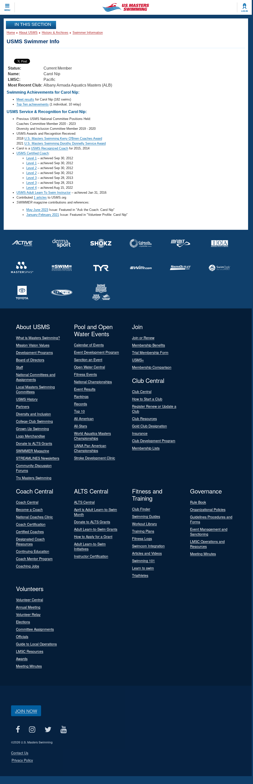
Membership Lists (146, 448)
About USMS (28, 32)
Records (80, 403)
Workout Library (144, 523)
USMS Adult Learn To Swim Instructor (43, 192)
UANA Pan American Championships (90, 448)
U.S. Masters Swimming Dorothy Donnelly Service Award (65, 143)
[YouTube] (63, 729)
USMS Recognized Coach (49, 148)
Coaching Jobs (27, 566)
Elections (23, 621)
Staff (19, 367)
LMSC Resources (29, 651)
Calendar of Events (89, 344)
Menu (7, 10)
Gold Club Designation (149, 425)
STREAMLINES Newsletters (37, 458)
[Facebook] (18, 729)
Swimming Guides (146, 516)
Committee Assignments (35, 629)
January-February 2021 (42, 215)
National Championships (93, 381)
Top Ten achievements (32, 104)
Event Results (84, 389)
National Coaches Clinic (34, 516)
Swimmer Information (88, 32)
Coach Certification (30, 524)
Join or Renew (143, 337)
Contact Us (19, 752)
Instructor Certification (91, 556)
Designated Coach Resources (30, 541)
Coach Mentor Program (34, 558)
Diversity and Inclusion (33, 413)
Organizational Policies (207, 509)
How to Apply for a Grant (93, 536)
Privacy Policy (22, 760)
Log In (244, 11)
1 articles (40, 197)
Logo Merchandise (30, 436)
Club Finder (141, 509)
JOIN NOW (26, 711)
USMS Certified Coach (32, 153)
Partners (22, 406)
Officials (22, 636)
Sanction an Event (88, 359)
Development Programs (34, 352)
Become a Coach (29, 509)
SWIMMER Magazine (32, 450)
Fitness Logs (142, 538)
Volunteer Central (29, 599)
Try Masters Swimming (33, 477)
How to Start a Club (147, 398)
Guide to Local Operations (36, 643)
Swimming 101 (143, 560)
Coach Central (27, 502)
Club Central (141, 391)
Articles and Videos (147, 553)
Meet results (25, 99)
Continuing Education (32, 551)
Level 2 (31, 168)
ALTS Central (84, 502)
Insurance (140, 433)
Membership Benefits (148, 345)
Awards (22, 658)
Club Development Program (153, 440)
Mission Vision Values (32, 345)
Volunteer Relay (28, 614)
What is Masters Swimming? (38, 337)
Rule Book (198, 502)
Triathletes (140, 575)
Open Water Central (89, 366)
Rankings (81, 396)
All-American (84, 418)
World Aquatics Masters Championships (92, 436)
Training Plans (143, 531)
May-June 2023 (37, 210)
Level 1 (31, 158)
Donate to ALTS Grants (34, 443)
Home (11, 32)
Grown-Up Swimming (32, 428)
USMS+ (138, 359)
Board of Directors (30, 359)
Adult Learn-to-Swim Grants (95, 529)
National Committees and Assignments (35, 377)
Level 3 (31, 178)
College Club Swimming (34, 421)
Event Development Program (96, 352)
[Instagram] (32, 729)
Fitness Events (85, 374)
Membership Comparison (151, 367)
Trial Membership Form (150, 352)
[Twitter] (47, 729)
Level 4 (31, 187)
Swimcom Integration (148, 545)
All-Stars (80, 425)
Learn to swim (143, 568)
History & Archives (55, 32)
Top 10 (79, 411)
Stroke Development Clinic (94, 457)
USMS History (27, 399)
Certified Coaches (30, 531)
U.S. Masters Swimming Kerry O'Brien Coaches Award (63, 138)
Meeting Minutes (203, 553)
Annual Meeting (28, 607)
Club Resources (144, 418)
